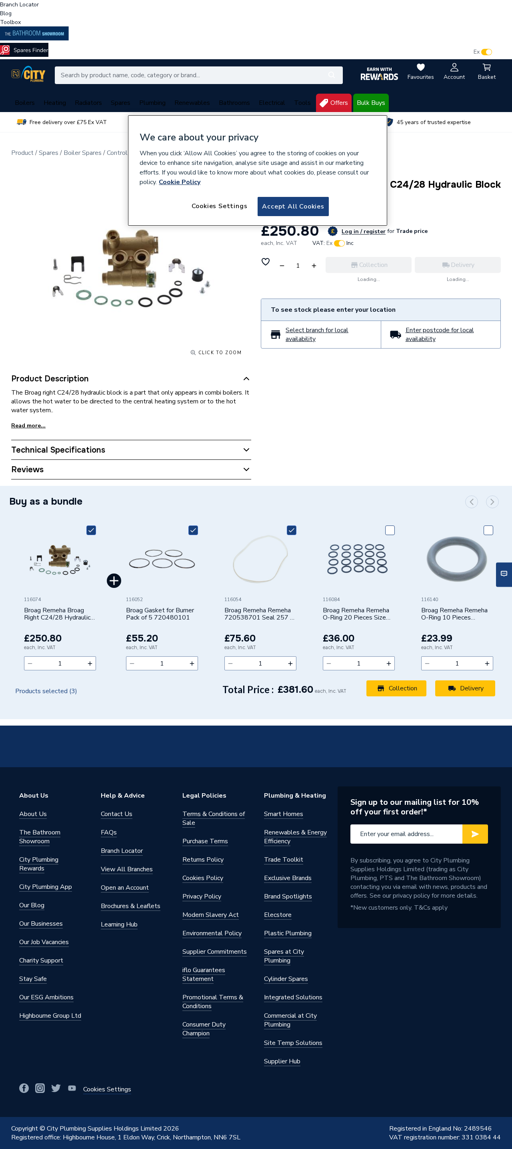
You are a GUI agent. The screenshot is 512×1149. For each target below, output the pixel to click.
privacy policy (411, 895)
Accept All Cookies (293, 206)
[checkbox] (91, 530)
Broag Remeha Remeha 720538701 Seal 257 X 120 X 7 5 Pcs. (259, 614)
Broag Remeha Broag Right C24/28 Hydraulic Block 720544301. (57, 614)
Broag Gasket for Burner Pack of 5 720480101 (160, 614)
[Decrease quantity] (30, 663)
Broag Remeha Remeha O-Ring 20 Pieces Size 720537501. (356, 614)
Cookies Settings (220, 206)
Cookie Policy (179, 182)
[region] (258, 170)
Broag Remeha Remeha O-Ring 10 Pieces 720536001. (454, 614)
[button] (471, 501)
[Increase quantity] (90, 663)
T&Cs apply (431, 907)
